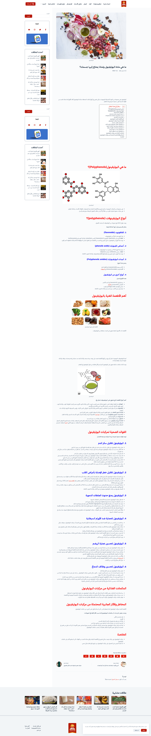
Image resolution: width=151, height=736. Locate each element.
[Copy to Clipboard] (85, 656)
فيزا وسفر (69, 4)
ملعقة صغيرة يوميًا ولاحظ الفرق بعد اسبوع (33, 708)
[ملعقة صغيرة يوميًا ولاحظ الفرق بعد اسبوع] (32, 700)
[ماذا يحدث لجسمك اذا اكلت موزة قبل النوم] (43, 72)
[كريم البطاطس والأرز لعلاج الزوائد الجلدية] (43, 100)
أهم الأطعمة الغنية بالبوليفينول (117, 119)
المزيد (44, 4)
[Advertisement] (91, 86)
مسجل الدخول (115, 679)
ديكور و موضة (97, 4)
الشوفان (103, 269)
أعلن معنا (29, 4)
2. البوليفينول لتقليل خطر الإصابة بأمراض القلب (114, 124)
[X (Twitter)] (117, 656)
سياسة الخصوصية (36, 728)
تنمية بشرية (106, 4)
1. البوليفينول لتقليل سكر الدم (118, 122)
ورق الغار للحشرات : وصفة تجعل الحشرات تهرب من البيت (33, 92)
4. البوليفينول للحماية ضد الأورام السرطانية (115, 128)
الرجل (85, 4)
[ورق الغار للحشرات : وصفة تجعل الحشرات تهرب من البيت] (43, 92)
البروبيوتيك (120, 558)
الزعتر (66, 423)
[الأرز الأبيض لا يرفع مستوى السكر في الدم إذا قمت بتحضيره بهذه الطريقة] (49, 700)
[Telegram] (98, 656)
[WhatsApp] (92, 656)
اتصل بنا (27, 728)
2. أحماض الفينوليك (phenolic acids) (117, 114)
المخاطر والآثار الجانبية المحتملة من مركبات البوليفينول (112, 135)
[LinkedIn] (104, 656)
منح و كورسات (61, 4)
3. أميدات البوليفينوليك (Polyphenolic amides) (115, 115)
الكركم (109, 285)
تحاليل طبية (51, 4)
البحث (48, 13)
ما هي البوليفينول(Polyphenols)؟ (116, 109)
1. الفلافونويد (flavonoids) (119, 112)
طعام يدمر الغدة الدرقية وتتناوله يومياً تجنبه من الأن (85, 708)
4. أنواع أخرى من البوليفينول (119, 117)
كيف (90, 4)
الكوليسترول (71, 481)
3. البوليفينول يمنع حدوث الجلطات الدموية (115, 126)
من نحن (39, 730)
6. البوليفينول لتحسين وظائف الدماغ (116, 131)
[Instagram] (34, 29)
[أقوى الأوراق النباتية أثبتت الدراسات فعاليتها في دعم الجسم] (43, 58)
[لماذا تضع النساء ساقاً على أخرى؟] (43, 66)
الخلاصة (122, 137)
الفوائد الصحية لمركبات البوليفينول (116, 121)
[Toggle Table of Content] (123, 106)
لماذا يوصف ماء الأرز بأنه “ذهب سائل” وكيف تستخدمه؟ (33, 84)
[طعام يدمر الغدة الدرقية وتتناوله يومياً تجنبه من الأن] (43, 78)
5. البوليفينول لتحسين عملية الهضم (116, 129)
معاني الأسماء (78, 4)
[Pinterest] (111, 656)
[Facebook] (123, 656)
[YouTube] (29, 29)
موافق (144, 730)
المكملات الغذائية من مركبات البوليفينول (115, 133)
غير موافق (137, 730)
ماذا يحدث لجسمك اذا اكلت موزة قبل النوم (103, 708)
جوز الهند (97, 414)
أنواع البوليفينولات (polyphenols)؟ (116, 111)
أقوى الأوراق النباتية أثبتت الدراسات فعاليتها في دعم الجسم (33, 58)
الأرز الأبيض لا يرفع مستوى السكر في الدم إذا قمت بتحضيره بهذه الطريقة (50, 709)
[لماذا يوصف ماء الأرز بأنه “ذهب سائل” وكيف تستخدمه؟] (43, 84)
